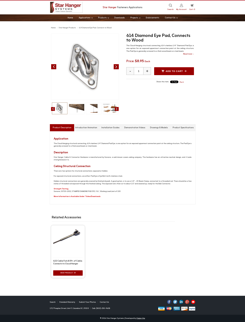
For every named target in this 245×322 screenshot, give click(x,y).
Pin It (182, 82)
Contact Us (170, 17)
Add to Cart (174, 71)
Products (102, 17)
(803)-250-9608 (103, 308)
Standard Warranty (67, 302)
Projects (134, 17)
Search (53, 302)
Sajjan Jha (141, 318)
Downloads (119, 17)
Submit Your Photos (87, 302)
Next (116, 66)
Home (70, 17)
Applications (84, 17)
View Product (67, 272)
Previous (53, 66)
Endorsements (152, 17)
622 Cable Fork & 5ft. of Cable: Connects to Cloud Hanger (67, 262)
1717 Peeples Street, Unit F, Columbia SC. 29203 (69, 308)
